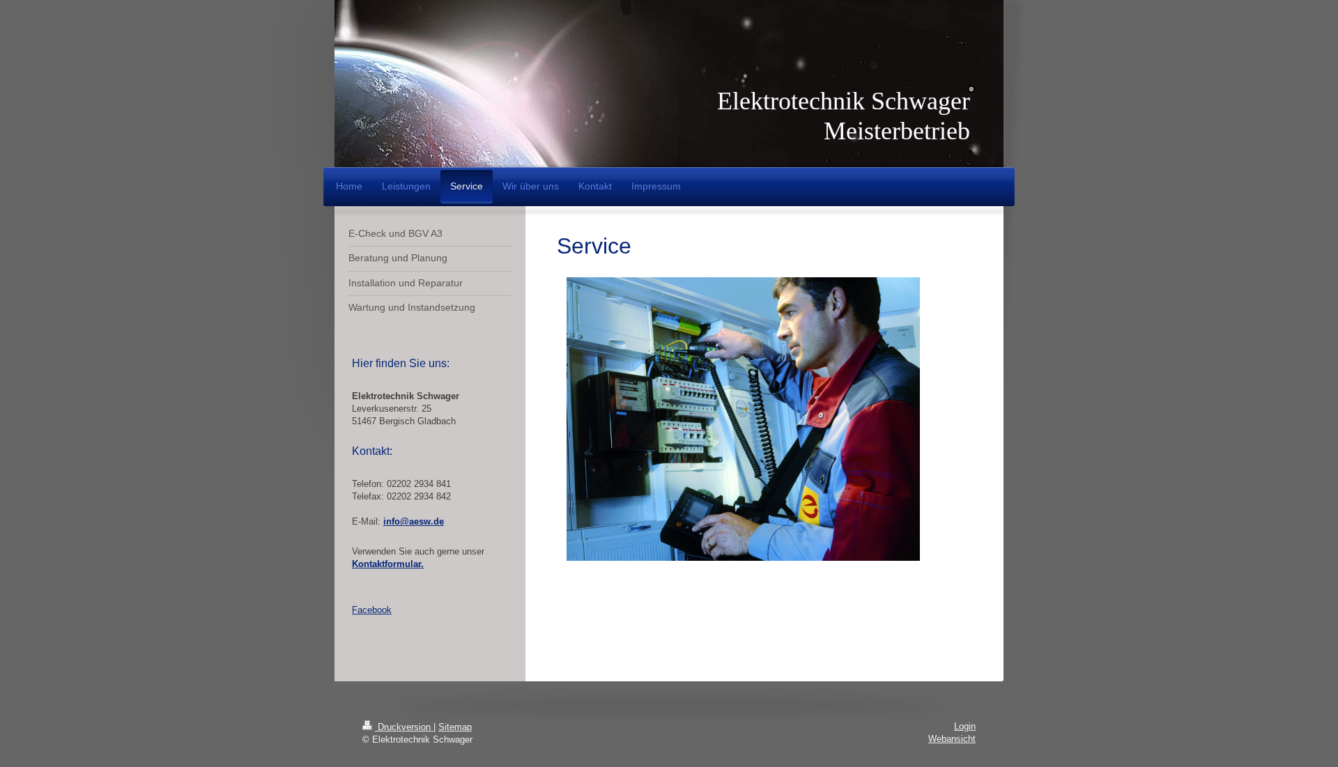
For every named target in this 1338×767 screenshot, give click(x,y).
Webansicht (952, 739)
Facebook (372, 610)
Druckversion (404, 727)
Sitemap (455, 727)
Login (965, 726)
